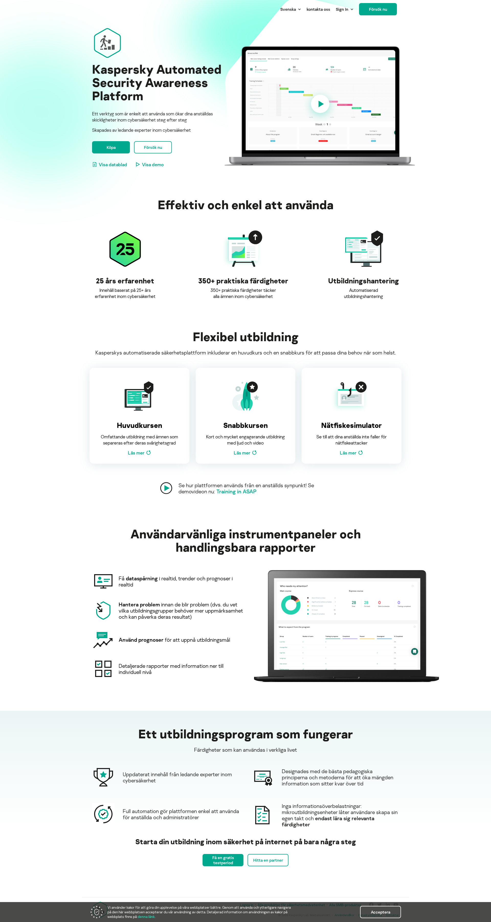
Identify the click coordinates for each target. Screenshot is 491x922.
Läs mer (136, 453)
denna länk (146, 916)
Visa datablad (113, 164)
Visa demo (153, 164)
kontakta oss (318, 9)
